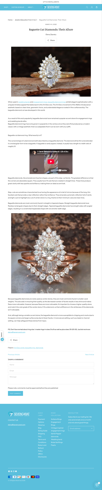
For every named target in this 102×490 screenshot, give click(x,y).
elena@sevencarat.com (16, 332)
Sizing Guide (42, 431)
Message (13, 374)
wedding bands (24, 102)
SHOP (6, 7)
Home (10, 20)
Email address (74, 426)
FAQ (39, 436)
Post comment (15, 393)
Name (12, 362)
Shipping (41, 434)
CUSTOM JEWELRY (17, 7)
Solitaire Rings (56, 419)
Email (11, 368)
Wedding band (56, 439)
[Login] (91, 7)
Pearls (53, 445)
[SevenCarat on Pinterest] (11, 471)
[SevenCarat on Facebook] (9, 471)
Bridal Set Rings (57, 442)
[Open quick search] (87, 7)
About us (41, 425)
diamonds (39, 348)
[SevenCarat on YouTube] (16, 471)
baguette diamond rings (57, 102)
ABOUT (30, 7)
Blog (39, 428)
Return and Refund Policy (42, 448)
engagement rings (40, 102)
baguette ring (30, 348)
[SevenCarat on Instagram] (13, 471)
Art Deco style (19, 348)
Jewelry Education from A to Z (26, 20)
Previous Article (14, 355)
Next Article (89, 355)
